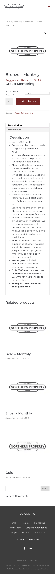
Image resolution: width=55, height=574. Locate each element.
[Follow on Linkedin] (30, 548)
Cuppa (13, 532)
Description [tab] (15, 125)
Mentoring (39, 523)
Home (9, 21)
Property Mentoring (23, 21)
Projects (25, 523)
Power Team (14, 528)
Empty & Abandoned (36, 528)
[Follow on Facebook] (24, 548)
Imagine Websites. (41, 569)
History (25, 532)
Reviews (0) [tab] (14, 129)
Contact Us (39, 532)
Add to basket (28, 101)
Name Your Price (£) (12, 93)
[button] (45, 33)
